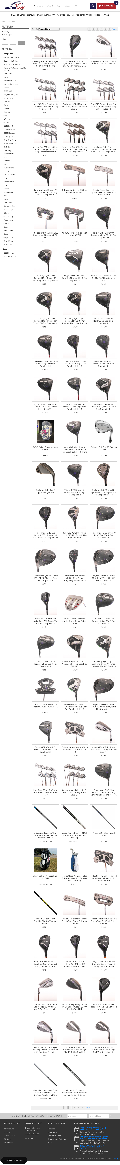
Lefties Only (8, 216)
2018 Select (8, 126)
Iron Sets (7, 115)
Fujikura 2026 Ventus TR (13, 64)
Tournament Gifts (11, 256)
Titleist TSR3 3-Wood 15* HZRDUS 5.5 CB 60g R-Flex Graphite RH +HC (74, 363)
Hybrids (7, 112)
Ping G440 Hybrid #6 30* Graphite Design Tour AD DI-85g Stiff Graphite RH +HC (103, 965)
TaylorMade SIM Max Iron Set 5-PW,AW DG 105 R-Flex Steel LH (74, 106)
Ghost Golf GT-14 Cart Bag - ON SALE (45, 877)
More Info (98, 15)
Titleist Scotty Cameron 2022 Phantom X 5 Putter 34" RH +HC (45, 235)
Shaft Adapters (9, 209)
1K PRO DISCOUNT (11, 57)
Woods (6, 108)
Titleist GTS (8, 98)
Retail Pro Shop (54, 1135)
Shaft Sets (8, 244)
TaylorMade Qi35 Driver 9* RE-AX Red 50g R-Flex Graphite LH (104, 535)
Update (21, 43)
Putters (7, 122)
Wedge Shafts (9, 175)
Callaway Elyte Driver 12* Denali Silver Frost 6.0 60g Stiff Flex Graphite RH (45, 192)
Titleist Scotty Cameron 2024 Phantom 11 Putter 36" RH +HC (75, 749)
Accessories (80, 15)
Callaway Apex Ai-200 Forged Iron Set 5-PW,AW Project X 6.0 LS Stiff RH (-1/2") (45, 63)
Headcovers (8, 230)
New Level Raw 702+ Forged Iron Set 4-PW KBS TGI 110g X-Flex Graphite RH (74, 149)
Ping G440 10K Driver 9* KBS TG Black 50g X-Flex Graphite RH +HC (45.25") (45, 406)
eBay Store (52, 1132)
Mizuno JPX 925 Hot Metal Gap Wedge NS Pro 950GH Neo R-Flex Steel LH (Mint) (45, 1006)
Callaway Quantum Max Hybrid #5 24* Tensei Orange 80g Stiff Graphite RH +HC (74, 579)
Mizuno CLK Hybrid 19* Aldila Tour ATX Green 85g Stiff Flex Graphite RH (45, 621)
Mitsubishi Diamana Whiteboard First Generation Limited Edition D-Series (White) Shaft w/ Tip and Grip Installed (75, 1095)
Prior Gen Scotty (10, 140)
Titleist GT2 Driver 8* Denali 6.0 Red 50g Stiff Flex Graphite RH (45, 363)
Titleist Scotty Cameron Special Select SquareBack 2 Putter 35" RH (103, 192)
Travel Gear (8, 241)
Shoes (6, 171)
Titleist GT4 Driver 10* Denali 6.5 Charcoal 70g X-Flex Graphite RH (74, 492)
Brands (40, 15)
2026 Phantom (9, 133)
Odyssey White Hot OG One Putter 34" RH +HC (74, 191)
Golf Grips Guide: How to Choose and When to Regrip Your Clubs (94, 1137)
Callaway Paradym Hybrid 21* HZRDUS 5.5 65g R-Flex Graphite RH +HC (74, 535)
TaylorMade (8, 192)
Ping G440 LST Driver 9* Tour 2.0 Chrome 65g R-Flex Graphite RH (74, 278)
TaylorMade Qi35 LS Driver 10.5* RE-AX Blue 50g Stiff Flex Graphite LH (45, 578)
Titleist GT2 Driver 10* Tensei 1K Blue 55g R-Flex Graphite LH (45, 663)
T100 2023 (8, 91)
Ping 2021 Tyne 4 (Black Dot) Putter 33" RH (75, 234)
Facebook (52, 1129)
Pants (6, 164)
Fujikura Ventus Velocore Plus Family (15, 69)
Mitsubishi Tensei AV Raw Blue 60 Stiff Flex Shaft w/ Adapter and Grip (45, 835)
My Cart (7, 1139)
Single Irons (8, 237)
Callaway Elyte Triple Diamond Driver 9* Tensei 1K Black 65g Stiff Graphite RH (104, 665)
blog (58, 6)
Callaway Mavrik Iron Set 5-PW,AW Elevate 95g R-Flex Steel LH (74, 792)
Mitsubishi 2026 (10, 81)
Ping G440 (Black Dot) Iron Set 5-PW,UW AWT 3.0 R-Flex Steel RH (45, 792)
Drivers (6, 105)
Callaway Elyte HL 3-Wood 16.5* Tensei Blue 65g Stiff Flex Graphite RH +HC (74, 706)
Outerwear (8, 161)
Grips (6, 227)
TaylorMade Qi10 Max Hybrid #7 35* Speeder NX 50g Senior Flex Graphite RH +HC (45, 536)
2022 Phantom (9, 129)
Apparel (106, 15)
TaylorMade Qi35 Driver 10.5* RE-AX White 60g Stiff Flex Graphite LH (103, 706)
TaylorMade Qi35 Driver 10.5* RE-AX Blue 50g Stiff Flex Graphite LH (103, 578)
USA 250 (7, 101)
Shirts (6, 185)
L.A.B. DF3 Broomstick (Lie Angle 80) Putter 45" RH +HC (45, 705)
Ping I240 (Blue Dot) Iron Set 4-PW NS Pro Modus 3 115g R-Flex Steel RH (45, 106)
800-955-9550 (33, 1134)
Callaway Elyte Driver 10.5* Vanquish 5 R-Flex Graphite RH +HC (74, 663)
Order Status (9, 1135)
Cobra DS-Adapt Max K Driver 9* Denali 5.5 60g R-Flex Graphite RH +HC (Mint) (74, 449)
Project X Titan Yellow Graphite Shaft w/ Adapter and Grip (45, 921)
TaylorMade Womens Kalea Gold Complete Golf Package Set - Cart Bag (74, 878)
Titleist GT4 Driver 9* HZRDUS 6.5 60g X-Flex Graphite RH (103, 320)
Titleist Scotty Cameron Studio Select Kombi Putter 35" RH (74, 621)
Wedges (7, 119)
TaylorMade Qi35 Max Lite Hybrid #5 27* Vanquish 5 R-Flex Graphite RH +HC (104, 492)
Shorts (6, 189)
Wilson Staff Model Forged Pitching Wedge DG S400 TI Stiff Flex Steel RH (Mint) (45, 1049)
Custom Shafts (49, 15)
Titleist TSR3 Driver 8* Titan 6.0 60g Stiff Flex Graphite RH (103, 278)
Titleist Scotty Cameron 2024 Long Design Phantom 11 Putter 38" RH (104, 878)
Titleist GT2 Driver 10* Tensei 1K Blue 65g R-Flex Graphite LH (103, 621)
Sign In (7, 1132)
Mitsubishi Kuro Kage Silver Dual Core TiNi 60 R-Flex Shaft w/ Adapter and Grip (45, 1092)
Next (114, 29)
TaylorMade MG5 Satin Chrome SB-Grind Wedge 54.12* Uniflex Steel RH (103, 1049)
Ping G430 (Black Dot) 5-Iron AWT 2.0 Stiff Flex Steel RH (104, 62)
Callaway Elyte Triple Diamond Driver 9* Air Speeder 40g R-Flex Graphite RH (74, 322)
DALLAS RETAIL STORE (18, 15)
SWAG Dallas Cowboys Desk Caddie (45, 448)
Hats (6, 77)
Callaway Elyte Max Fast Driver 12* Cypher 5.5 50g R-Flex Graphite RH (104, 406)
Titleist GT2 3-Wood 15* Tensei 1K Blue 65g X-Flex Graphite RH (45, 749)
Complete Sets (9, 206)
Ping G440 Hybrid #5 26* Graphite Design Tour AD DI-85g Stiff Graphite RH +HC (45, 965)
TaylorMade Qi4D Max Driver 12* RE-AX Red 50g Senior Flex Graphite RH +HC (104, 792)
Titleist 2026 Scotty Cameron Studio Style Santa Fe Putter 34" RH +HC (75, 921)
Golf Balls (7, 147)
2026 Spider (8, 136)
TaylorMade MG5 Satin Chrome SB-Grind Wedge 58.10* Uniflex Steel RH (74, 1049)
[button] (15, 39)
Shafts (6, 88)
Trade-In (89, 15)
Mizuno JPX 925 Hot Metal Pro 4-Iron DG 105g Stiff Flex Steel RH (104, 749)
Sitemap (115, 1159)
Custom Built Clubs (11, 61)
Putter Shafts (9, 168)
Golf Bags (70, 15)
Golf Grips (8, 74)
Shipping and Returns (57, 1139)
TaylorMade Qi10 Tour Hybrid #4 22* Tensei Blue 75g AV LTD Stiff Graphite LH (75, 65)
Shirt (6, 178)
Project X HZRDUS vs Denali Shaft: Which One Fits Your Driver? (92, 1147)
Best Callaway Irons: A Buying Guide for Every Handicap (93, 1128)
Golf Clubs (31, 15)
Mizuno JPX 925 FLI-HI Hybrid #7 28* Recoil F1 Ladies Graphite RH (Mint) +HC (74, 965)
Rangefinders (9, 182)
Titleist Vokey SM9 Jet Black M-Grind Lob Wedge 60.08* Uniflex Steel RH (74, 1006)
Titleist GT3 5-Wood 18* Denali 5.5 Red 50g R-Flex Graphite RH (103, 363)
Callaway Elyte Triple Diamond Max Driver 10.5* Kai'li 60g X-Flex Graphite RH (45, 278)
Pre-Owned (61, 15)
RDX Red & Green (11, 84)
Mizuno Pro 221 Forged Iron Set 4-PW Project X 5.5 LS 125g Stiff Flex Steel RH (45, 149)
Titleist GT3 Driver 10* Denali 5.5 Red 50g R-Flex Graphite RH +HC (74, 406)
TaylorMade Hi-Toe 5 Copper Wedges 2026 (45, 491)
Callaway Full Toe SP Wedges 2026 (104, 448)
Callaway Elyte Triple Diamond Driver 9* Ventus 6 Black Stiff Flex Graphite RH (103, 149)
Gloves (6, 213)
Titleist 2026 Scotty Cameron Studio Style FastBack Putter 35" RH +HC (104, 921)
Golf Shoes (8, 202)
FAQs (50, 1142)
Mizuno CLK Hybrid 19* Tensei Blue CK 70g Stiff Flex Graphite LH (104, 1006)
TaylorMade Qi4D (11, 94)
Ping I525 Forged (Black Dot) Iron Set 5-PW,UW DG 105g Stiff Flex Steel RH (104, 106)
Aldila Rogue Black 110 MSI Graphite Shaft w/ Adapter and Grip (74, 835)
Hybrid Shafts (9, 154)
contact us (49, 6)
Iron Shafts (8, 157)
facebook (66, 6)
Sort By (35, 29)
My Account (38, 6)
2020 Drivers (9, 253)
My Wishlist (9, 1142)
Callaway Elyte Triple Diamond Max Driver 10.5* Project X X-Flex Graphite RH (45, 320)
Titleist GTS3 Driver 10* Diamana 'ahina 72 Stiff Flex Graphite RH (103, 235)
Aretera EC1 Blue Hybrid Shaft (104, 834)
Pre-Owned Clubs (10, 143)
